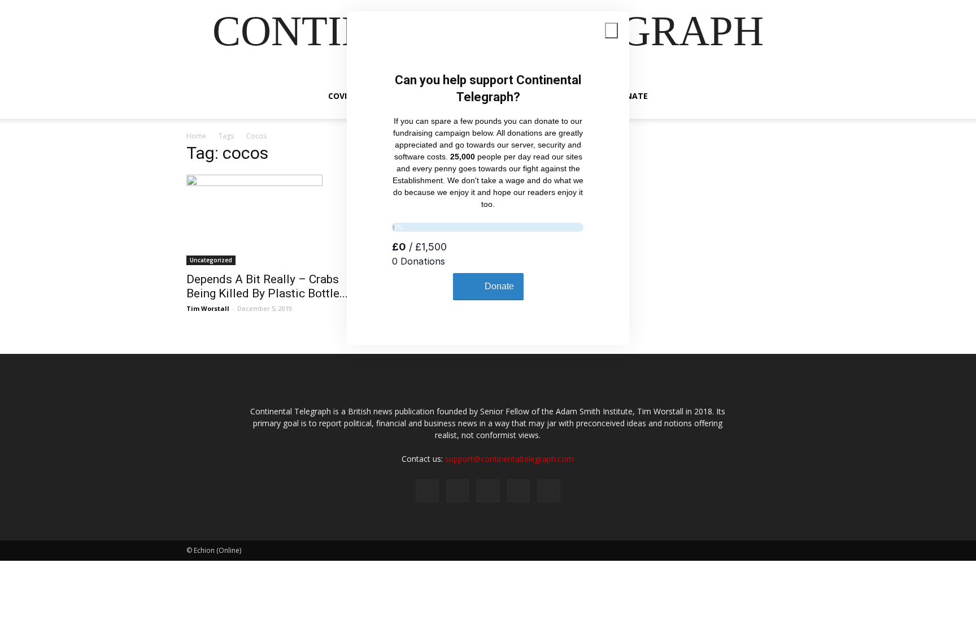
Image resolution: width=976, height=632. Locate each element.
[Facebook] (427, 490)
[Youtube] (549, 490)
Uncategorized (211, 260)
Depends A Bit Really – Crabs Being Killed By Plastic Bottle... (267, 286)
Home (196, 136)
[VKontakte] (518, 490)
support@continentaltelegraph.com (509, 458)
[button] (776, 97)
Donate (631, 95)
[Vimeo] (488, 490)
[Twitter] (457, 490)
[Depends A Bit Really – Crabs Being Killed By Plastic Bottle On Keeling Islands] (277, 220)
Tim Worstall (207, 308)
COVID (340, 95)
